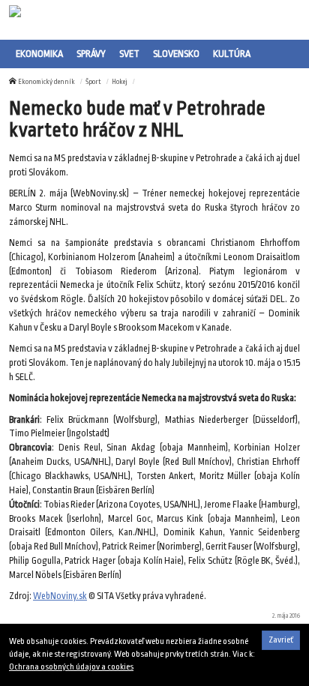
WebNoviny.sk (60, 596)
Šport (93, 81)
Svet (129, 53)
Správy (91, 53)
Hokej (120, 81)
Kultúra (231, 53)
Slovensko (176, 53)
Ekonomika (39, 53)
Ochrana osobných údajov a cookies (71, 667)
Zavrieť (280, 640)
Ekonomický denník (46, 81)
